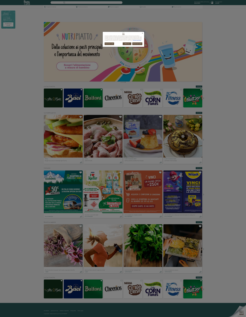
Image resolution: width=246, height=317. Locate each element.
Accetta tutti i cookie (137, 43)
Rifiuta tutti (127, 43)
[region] (123, 39)
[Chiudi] (142, 33)
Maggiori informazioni (137, 40)
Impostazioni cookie (109, 43)
